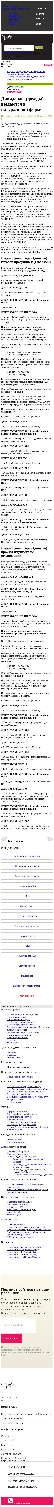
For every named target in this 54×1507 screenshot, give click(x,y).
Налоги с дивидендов (17, 1154)
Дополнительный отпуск (19, 1117)
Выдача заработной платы (20, 1035)
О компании (8, 1440)
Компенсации (13, 1057)
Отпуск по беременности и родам (23, 1122)
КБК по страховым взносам (20, 1237)
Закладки (13, 19)
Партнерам (8, 1449)
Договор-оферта (11, 1454)
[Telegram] (9, 1493)
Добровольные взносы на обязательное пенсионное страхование (26, 1233)
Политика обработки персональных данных (15, 1459)
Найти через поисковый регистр (18, 53)
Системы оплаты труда (18, 1019)
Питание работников (17, 1037)
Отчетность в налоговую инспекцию (25, 1247)
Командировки (14, 1139)
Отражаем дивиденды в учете (21, 1156)
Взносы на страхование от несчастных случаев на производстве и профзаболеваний (29, 1228)
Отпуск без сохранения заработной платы (27, 1127)
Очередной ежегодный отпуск (22, 1114)
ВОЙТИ (39, 24)
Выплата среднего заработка (21, 1024)
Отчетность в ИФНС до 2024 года (23, 1257)
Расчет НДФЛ (14, 1212)
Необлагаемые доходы (18, 1204)
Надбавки (12, 1055)
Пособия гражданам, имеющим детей (25, 1091)
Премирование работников (20, 1077)
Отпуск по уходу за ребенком (21, 1124)
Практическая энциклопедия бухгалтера (26, 1414)
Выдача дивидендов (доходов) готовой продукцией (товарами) (26, 72)
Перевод (11, 1040)
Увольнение (13, 1042)
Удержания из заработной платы (23, 1032)
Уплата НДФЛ (14, 1214)
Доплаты (11, 1052)
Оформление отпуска (17, 1111)
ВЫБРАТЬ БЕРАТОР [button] (40, 16)
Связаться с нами (22, 1503)
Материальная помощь (18, 1067)
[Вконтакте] (12, 1493)
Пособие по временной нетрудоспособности (29, 1089)
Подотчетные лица (16, 1142)
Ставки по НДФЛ (15, 1207)
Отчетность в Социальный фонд (23, 1249)
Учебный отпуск (15, 1119)
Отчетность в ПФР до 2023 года (22, 1254)
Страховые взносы (16, 1224)
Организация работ (16, 1017)
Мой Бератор (15, 16)
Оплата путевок (15, 1102)
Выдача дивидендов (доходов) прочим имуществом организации (26, 77)
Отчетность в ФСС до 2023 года (23, 1252)
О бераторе (8, 1436)
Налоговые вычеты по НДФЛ (21, 1209)
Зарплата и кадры (12, 1423)
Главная (13, 13)
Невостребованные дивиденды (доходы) (32, 1174)
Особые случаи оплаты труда (21, 1022)
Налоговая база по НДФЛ (19, 1202)
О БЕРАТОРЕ (42, 8)
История (13, 21)
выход (12, 24)
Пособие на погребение (18, 1094)
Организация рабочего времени (22, 1014)
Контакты (6, 1445)
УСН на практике (11, 1418)
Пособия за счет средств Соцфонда (24, 1086)
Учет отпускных (15, 1129)
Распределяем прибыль (18, 1151)
